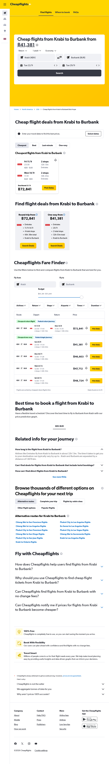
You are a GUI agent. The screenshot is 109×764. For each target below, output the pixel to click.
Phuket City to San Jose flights (29, 538)
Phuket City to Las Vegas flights (74, 530)
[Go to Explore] (5, 31)
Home (16, 109)
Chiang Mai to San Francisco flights (31, 522)
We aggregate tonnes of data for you (34, 689)
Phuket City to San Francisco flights (32, 530)
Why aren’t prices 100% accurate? (33, 694)
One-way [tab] (63, 145)
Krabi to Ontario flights (26, 542)
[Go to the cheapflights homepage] (20, 4)
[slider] (81, 297)
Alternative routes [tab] (26, 501)
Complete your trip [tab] (48, 501)
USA (37, 109)
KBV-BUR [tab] (59, 426)
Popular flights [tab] (48, 508)
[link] (28, 245)
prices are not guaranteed (72, 676)
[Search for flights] (5, 13)
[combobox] (51, 50)
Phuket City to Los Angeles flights (75, 522)
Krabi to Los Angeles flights (72, 538)
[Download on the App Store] (89, 726)
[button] (5, 4)
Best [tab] (34, 145)
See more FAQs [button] (59, 477)
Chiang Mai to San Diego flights (30, 534)
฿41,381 (26, 44)
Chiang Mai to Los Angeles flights (31, 526)
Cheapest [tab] (22, 145)
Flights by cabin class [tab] (72, 501)
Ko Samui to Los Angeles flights (74, 526)
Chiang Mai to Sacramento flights (75, 534)
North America (27, 109)
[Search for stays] (5, 19)
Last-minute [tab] (47, 145)
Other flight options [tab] (26, 508)
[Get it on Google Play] (89, 719)
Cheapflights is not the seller (30, 684)
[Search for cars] (5, 25)
